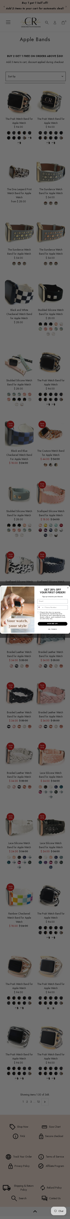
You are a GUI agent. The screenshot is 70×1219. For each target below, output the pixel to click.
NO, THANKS (52, 629)
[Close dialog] (67, 587)
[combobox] (40, 607)
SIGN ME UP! (52, 623)
